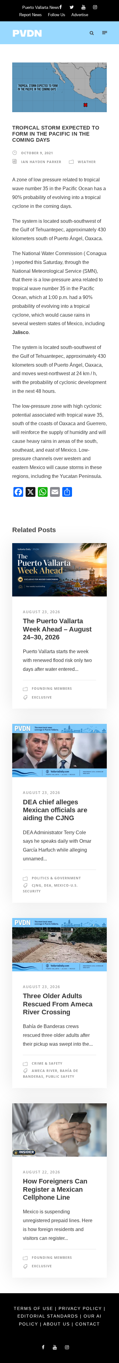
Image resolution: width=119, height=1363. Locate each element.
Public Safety (60, 1076)
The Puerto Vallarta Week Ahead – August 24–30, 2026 (57, 629)
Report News (30, 14)
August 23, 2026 (41, 611)
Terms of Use (34, 1308)
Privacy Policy (81, 1308)
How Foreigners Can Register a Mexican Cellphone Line (55, 1189)
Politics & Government (56, 878)
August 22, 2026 (41, 1172)
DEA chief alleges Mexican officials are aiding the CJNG (55, 810)
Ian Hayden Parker (41, 161)
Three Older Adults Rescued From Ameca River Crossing (57, 1004)
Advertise (79, 14)
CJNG (36, 885)
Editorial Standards (48, 1316)
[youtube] (83, 7)
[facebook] (60, 7)
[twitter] (72, 7)
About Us (57, 1324)
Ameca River (44, 1070)
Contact (87, 1324)
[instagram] (95, 7)
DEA (48, 885)
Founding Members (52, 688)
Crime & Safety (47, 1063)
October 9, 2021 (37, 153)
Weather (87, 161)
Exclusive (42, 697)
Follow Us (56, 14)
